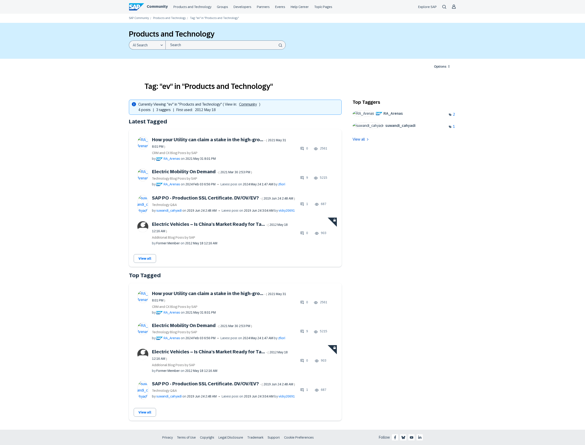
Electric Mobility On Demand (202, 171)
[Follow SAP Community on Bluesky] (403, 437)
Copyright (207, 437)
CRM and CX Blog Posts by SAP (174, 153)
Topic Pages (323, 7)
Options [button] (440, 66)
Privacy (167, 437)
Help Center (300, 7)
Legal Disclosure (230, 437)
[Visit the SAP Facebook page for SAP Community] (395, 437)
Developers (242, 7)
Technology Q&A (164, 205)
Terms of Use (186, 437)
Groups (222, 7)
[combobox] (225, 45)
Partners (263, 7)
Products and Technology (192, 7)
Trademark (255, 437)
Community (157, 6)
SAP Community (139, 18)
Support (274, 437)
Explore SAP (427, 7)
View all (144, 258)
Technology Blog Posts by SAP (174, 178)
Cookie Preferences (299, 437)
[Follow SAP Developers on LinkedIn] (420, 437)
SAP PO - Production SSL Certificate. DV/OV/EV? (223, 197)
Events (280, 7)
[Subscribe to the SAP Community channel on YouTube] (411, 437)
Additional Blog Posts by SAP (173, 237)
